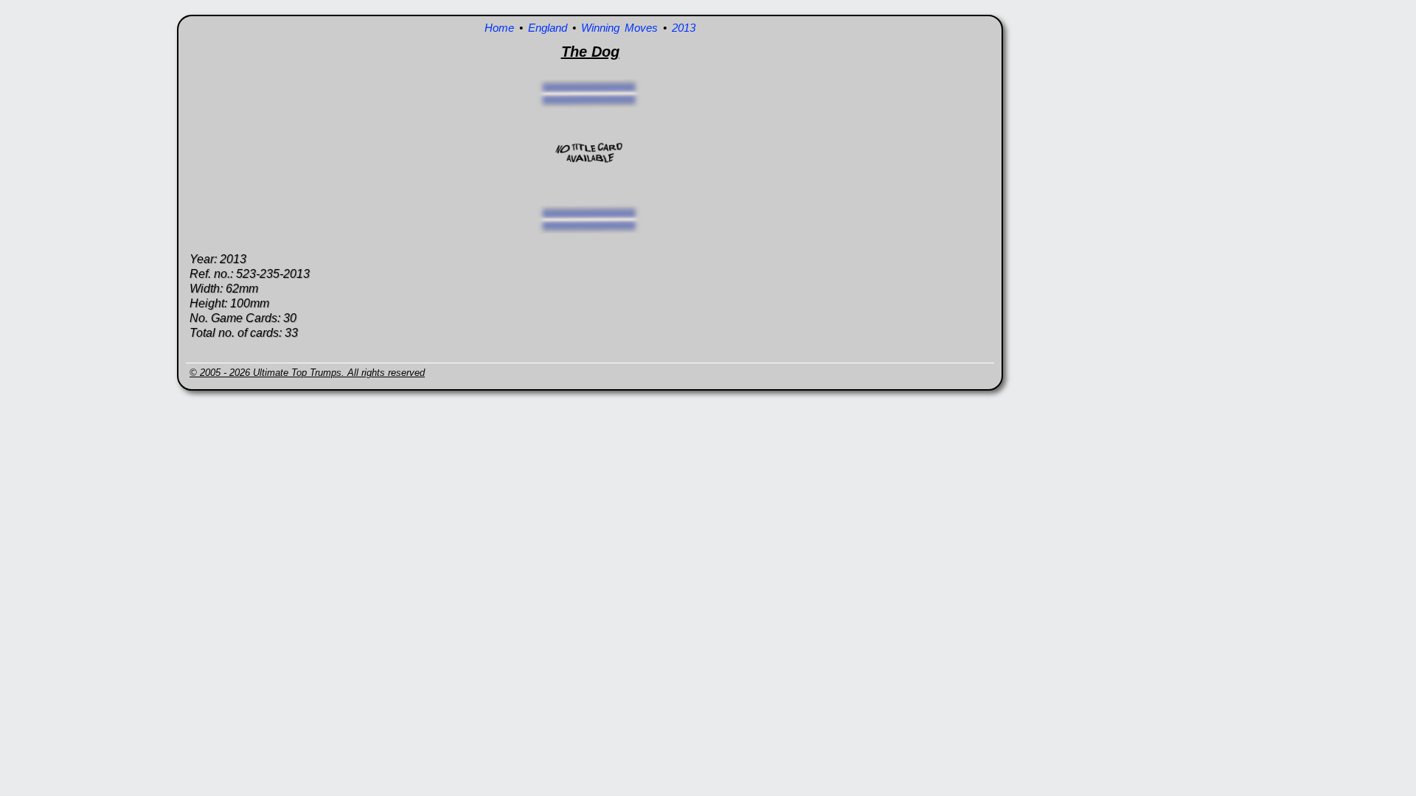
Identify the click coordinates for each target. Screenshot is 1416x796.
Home (499, 27)
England (547, 27)
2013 (683, 27)
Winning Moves (619, 27)
